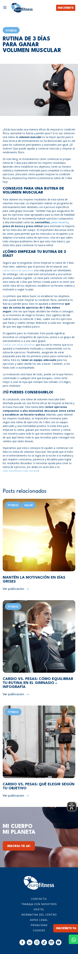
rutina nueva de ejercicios (18, 270)
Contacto (39, 898)
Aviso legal (39, 920)
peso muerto (60, 222)
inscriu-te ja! (18, 846)
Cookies (39, 930)
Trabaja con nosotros (39, 904)
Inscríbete (66, 8)
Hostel (39, 909)
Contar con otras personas (19, 344)
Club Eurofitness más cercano (20, 470)
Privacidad (39, 925)
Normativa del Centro (39, 914)
